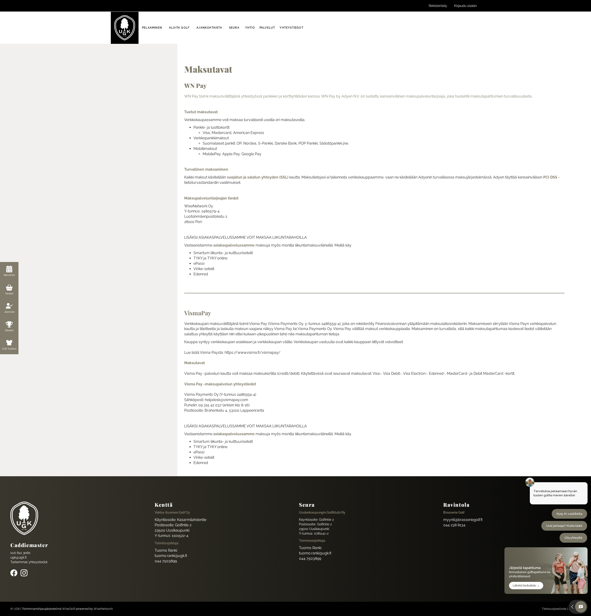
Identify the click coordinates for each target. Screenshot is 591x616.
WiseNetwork (103, 608)
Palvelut (267, 27)
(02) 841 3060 (20, 553)
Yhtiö (250, 27)
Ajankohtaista (209, 27)
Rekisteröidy (438, 6)
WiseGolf (68, 608)
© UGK (15, 608)
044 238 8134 (454, 525)
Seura (234, 27)
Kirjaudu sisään (465, 6)
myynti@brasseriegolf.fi (462, 520)
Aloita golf (179, 27)
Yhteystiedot (291, 27)
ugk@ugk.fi (18, 557)
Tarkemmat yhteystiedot (29, 562)
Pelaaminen (152, 27)
